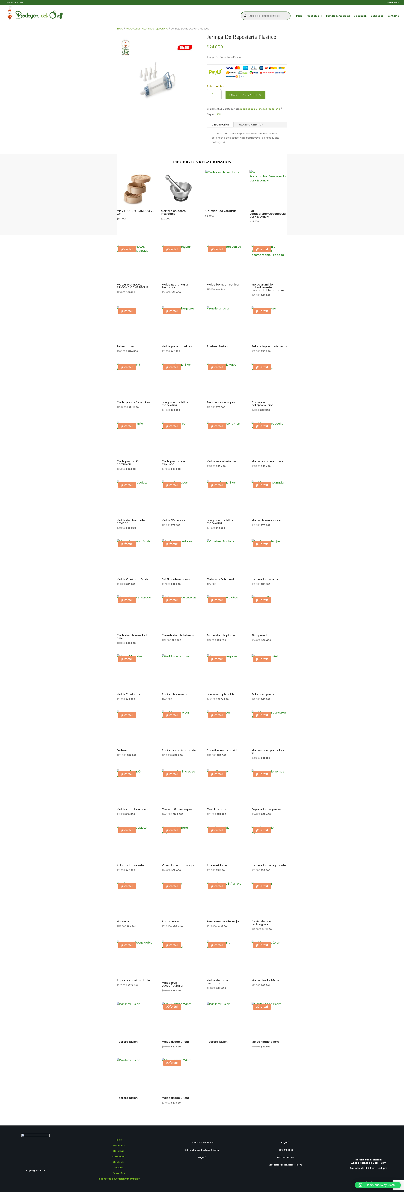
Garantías (119, 1173)
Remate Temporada (338, 16)
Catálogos (377, 16)
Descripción (220, 124)
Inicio (299, 16)
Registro (119, 1167)
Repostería (133, 28)
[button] (378, 1185)
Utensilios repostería (155, 28)
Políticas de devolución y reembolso (119, 1178)
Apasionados (247, 109)
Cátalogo (118, 1151)
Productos (313, 16)
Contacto (393, 16)
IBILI (219, 114)
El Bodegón (360, 16)
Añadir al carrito (245, 94)
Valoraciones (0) (250, 124)
